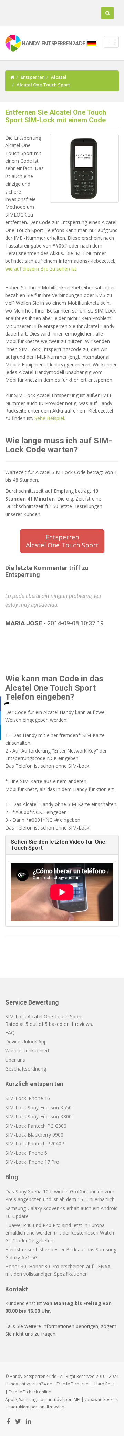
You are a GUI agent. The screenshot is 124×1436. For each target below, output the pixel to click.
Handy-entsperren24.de (28, 1384)
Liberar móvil (50, 1399)
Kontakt (16, 1289)
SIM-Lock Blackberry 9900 (34, 1134)
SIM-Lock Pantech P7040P (34, 1143)
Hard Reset (105, 1384)
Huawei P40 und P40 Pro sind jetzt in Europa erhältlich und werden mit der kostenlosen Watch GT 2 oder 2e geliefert (59, 1233)
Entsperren (33, 77)
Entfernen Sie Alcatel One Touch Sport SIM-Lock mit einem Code (55, 116)
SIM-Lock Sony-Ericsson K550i (39, 1107)
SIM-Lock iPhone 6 (26, 1153)
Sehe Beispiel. (49, 418)
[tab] (62, 844)
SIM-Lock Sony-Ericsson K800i (39, 1116)
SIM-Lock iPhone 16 (27, 1098)
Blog (11, 1177)
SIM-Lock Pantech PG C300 (35, 1125)
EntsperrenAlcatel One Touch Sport (62, 541)
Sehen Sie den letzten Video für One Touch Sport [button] (58, 844)
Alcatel (58, 77)
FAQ (10, 1032)
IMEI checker (78, 1384)
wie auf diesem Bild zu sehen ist (40, 268)
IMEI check (28, 1392)
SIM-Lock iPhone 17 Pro (32, 1162)
